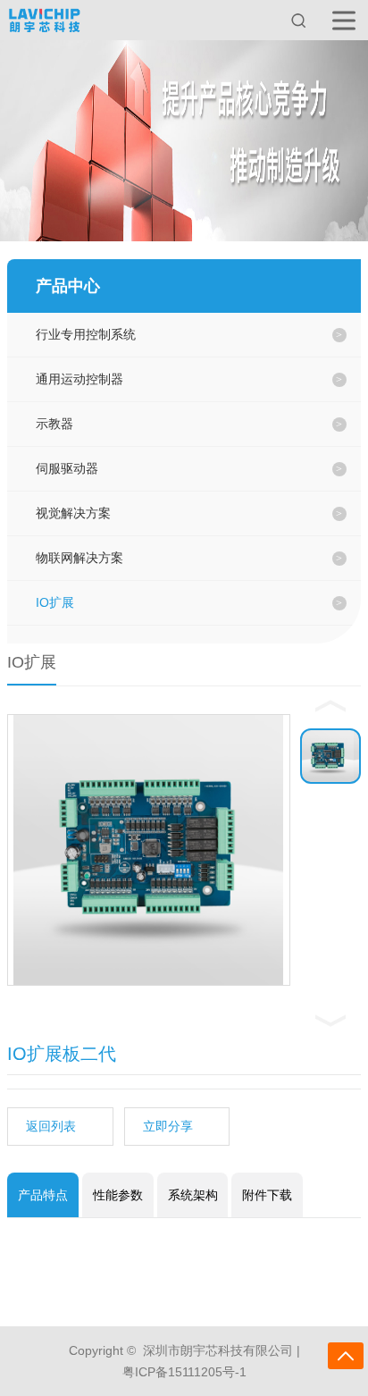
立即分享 (168, 1126)
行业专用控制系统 (86, 334)
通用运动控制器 (79, 379)
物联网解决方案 (79, 558)
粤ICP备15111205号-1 (184, 1372)
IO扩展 (55, 602)
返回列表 (51, 1126)
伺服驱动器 (67, 468)
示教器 (54, 423)
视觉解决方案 (73, 513)
